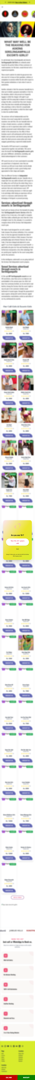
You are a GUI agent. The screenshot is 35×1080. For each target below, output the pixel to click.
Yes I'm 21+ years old (17, 542)
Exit (17, 549)
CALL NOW (9, 1077)
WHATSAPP (26, 1077)
